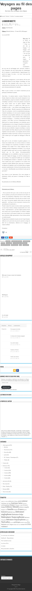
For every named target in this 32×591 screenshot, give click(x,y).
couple (21, 505)
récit (19, 524)
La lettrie (3, 546)
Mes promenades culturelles (7, 548)
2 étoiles (6, 470)
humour (10, 512)
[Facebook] (17, 370)
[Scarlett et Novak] (5, 352)
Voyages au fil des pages (16, 6)
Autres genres (6, 445)
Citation (5, 463)
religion (11, 524)
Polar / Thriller (6, 486)
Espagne (3, 509)
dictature (25, 505)
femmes (16, 509)
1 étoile (6, 467)
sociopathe (15, 245)
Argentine (25, 503)
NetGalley (5, 522)
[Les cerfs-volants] (5, 345)
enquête (26, 507)
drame (3, 507)
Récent (10, 325)
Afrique (16, 501)
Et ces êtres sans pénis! (9, 249)
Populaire (4, 325)
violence (26, 245)
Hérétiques (5, 294)
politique (17, 522)
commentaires (17, 325)
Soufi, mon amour (15, 356)
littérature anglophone (20, 243)
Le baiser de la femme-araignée (18, 336)
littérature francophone (12, 517)
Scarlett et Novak (15, 349)
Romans (16, 23)
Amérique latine (16, 503)
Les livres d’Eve (5, 543)
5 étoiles (6, 478)
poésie (5, 454)
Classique (17, 505)
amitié (20, 501)
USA (29, 524)
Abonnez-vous (6, 387)
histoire (4, 512)
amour (24, 501)
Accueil (3, 16)
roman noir (16, 524)
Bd (4, 447)
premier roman (6, 245)
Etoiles (7, 16)
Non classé (5, 483)
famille (10, 509)
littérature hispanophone (15, 519)
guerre (25, 509)
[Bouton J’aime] (3, 232)
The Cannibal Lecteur (6, 540)
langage (9, 243)
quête (8, 524)
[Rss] (14, 370)
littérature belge (17, 514)
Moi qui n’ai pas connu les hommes (11, 275)
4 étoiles (6, 475)
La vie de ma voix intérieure (7, 535)
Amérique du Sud (6, 503)
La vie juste (5, 315)
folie (3, 243)
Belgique (12, 505)
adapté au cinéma (4, 501)
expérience (27, 241)
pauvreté (12, 522)
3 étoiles (12, 16)
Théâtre (6, 460)
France (20, 509)
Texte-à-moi (5, 491)
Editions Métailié (16, 241)
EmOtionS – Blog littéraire (7, 538)
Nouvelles (6, 452)
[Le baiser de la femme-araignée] (5, 338)
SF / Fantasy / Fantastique (10, 457)
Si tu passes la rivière (15, 329)
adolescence (11, 501)
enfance (21, 507)
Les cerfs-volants (14, 343)
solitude (22, 524)
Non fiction (6, 449)
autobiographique (5, 505)
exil (6, 509)
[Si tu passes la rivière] (5, 331)
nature (27, 519)
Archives (3, 575)
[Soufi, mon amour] (5, 359)
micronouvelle (6, 481)
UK (20, 245)
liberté (14, 512)
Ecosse (8, 241)
